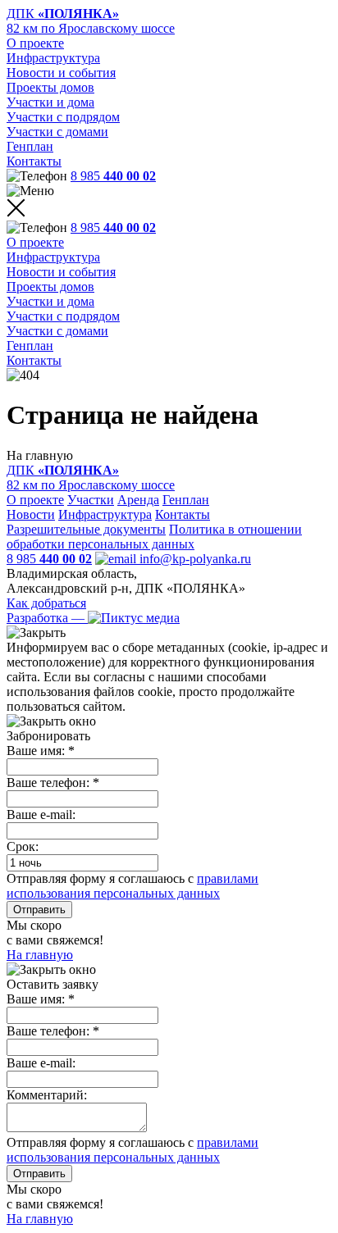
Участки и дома (50, 102)
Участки (90, 500)
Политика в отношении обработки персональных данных (154, 536)
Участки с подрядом (63, 117)
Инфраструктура (53, 58)
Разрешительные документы (86, 529)
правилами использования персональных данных (132, 885)
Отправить (39, 909)
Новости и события (61, 73)
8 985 (113, 176)
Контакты (34, 161)
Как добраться (46, 603)
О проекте (35, 43)
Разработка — (47, 618)
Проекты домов (50, 87)
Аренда (138, 500)
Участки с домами (57, 132)
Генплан (30, 146)
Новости (31, 514)
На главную (40, 955)
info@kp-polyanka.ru (193, 559)
